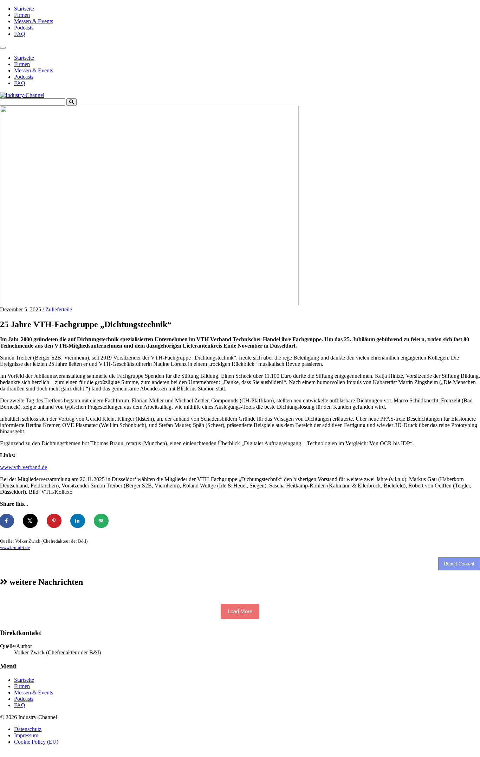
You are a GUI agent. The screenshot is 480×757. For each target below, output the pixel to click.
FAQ (19, 34)
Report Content (459, 564)
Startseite (24, 9)
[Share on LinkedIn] (78, 521)
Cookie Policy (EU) (36, 742)
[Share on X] (31, 521)
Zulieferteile (58, 309)
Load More (240, 611)
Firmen (22, 15)
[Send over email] (102, 521)
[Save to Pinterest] (54, 521)
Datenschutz (27, 729)
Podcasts (23, 28)
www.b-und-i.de (15, 547)
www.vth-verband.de (23, 467)
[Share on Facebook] (7, 521)
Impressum (26, 735)
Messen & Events (33, 21)
